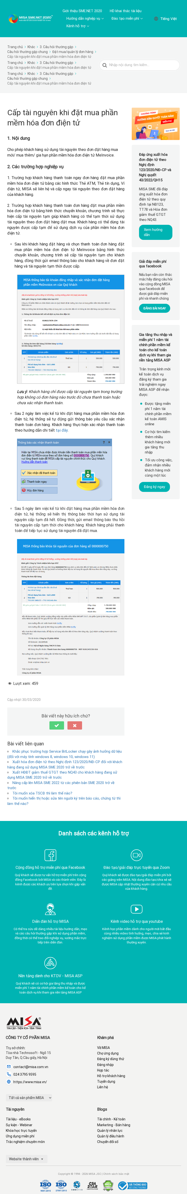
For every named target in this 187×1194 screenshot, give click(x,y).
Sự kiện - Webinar (19, 1125)
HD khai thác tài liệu (125, 11)
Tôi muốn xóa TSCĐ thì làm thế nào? (42, 793)
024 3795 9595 (24, 1074)
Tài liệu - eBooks (18, 1119)
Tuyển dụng (106, 1081)
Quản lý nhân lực (109, 1131)
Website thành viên (24, 1159)
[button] (56, 725)
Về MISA (103, 1048)
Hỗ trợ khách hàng (111, 1076)
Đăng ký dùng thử (110, 1059)
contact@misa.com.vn (30, 1067)
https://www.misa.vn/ (30, 1082)
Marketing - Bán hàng (113, 1125)
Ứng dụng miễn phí (20, 1136)
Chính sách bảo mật (116, 1174)
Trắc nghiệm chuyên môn (25, 1142)
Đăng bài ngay (154, 308)
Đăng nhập (105, 1065)
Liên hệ (102, 1087)
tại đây (62, 430)
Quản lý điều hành (110, 1136)
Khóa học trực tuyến (21, 1131)
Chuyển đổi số (107, 1142)
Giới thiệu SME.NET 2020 (82, 11)
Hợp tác (103, 1070)
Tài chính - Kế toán (111, 1119)
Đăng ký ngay (154, 487)
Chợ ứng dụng (108, 1053)
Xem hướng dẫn (153, 232)
